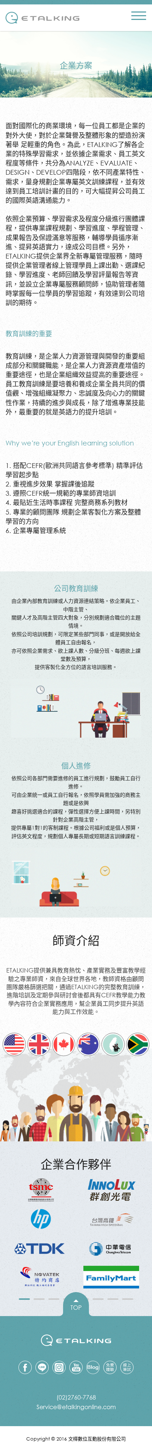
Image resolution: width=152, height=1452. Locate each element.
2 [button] (39, 1300)
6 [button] (98, 1300)
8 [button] (127, 1300)
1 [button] (24, 1300)
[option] (41, 1233)
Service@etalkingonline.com (76, 1407)
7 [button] (112, 1300)
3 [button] (53, 1300)
